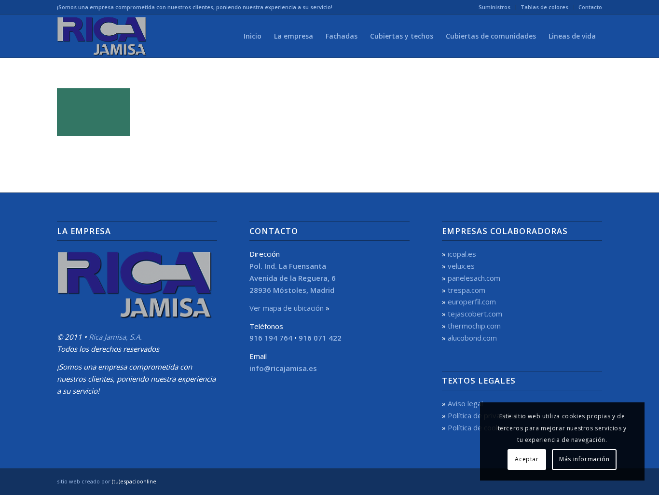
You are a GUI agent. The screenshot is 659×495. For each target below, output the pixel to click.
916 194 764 (270, 338)
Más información (584, 459)
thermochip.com (474, 325)
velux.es (461, 266)
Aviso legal (465, 403)
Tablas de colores (544, 7)
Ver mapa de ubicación (286, 308)
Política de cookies (478, 427)
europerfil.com (472, 301)
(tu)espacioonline (134, 481)
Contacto (590, 7)
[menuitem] (495, 7)
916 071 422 (320, 338)
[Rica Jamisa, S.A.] (103, 36)
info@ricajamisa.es (283, 368)
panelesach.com (474, 278)
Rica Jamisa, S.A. (115, 337)
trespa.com (466, 290)
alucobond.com (472, 338)
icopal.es (462, 254)
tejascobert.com (475, 313)
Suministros (494, 7)
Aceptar (526, 459)
